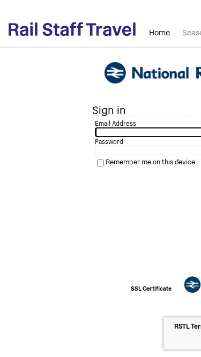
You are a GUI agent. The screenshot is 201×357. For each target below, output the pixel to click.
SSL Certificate (151, 288)
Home (159, 32)
